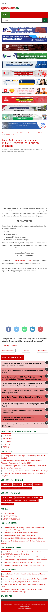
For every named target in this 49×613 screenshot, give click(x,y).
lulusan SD (16, 488)
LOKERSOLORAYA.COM (22, 260)
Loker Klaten (37, 497)
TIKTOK (6, 447)
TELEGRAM (7, 441)
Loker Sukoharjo (20, 500)
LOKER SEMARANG (10, 516)
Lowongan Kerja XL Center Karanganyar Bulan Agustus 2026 (25, 579)
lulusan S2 (6, 488)
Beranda (26, 350)
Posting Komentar (10, 345)
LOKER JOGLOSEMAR (11, 519)
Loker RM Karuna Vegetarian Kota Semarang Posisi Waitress (25, 560)
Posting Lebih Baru (8, 350)
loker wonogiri (7, 504)
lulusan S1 (12, 151)
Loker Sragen (7, 500)
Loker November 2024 (28, 149)
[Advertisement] (24, 177)
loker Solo (39, 149)
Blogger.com (28, 608)
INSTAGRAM (7, 439)
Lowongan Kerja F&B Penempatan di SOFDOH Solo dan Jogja (25, 471)
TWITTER (6, 444)
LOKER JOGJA (8, 513)
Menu (6, 15)
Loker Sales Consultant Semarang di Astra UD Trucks (22, 562)
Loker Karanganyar (22, 497)
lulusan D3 (5, 151)
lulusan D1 (17, 484)
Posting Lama (42, 350)
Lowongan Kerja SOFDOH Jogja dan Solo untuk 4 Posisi (23, 538)
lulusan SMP (26, 488)
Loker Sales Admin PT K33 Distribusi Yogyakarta (20, 532)
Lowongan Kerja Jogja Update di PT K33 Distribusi (21, 582)
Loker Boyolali (7, 497)
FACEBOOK (7, 436)
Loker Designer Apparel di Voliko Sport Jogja (19, 535)
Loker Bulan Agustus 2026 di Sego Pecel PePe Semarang (23, 565)
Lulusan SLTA (20, 151)
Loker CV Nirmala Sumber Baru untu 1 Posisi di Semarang (24, 557)
